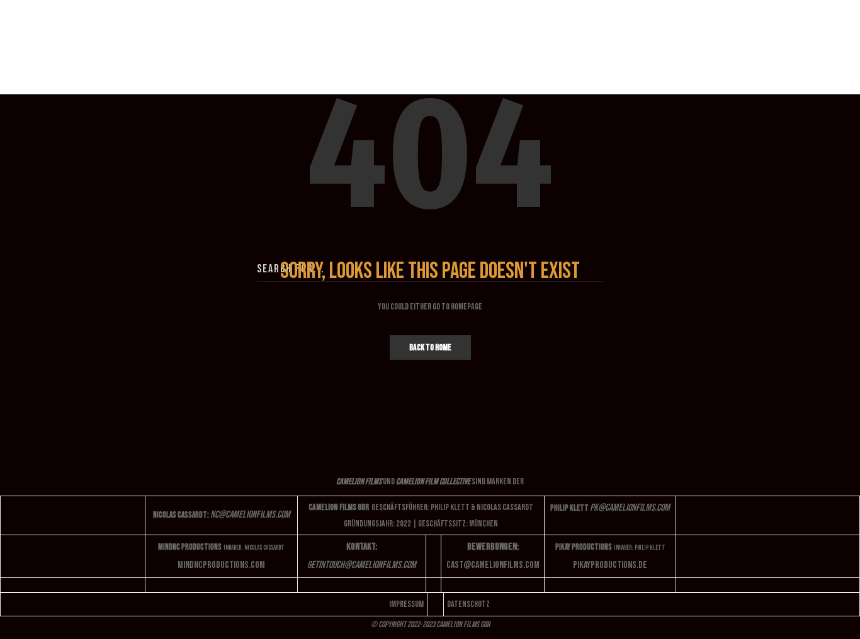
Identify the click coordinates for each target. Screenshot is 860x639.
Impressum (406, 604)
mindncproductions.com (221, 565)
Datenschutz (468, 604)
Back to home (430, 347)
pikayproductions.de (610, 565)
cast (493, 565)
